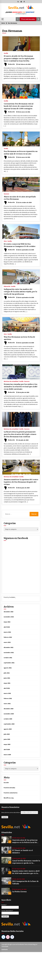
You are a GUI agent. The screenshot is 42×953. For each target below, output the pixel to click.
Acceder (6, 782)
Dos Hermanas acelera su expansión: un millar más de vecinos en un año (21, 152)
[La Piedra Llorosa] (6, 891)
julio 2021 (7, 673)
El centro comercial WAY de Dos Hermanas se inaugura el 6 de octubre (19, 245)
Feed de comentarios (10, 793)
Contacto (4, 949)
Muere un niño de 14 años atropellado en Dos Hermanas (20, 198)
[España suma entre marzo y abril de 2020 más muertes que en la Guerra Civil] (6, 870)
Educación (7, 286)
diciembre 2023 (8, 612)
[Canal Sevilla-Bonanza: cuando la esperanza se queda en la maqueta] (6, 860)
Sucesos (6, 194)
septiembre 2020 (9, 724)
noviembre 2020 (9, 714)
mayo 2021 (7, 683)
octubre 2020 (8, 719)
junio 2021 (7, 678)
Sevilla (6, 53)
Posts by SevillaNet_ (10, 597)
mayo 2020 (7, 744)
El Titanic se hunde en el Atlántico (22, 851)
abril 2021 (7, 688)
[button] (18, 19)
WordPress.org (8, 798)
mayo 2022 (7, 622)
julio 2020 (7, 734)
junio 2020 (7, 739)
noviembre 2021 (9, 652)
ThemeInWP (5, 946)
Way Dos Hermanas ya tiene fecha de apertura (19, 338)
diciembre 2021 (8, 647)
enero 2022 (7, 642)
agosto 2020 (8, 729)
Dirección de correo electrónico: (11, 812)
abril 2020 (7, 749)
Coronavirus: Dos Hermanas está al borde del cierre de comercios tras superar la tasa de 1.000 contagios (18, 106)
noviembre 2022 (9, 617)
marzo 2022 (7, 632)
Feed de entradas (9, 788)
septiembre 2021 (9, 663)
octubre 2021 (8, 657)
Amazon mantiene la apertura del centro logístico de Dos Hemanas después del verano (21, 482)
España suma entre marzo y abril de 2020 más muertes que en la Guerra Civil (26, 872)
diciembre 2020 (8, 709)
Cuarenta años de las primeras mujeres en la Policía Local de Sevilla (25, 841)
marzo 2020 (7, 754)
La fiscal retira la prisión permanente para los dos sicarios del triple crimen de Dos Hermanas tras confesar (20, 434)
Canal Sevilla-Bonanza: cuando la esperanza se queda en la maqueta (26, 862)
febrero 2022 (8, 637)
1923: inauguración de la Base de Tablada (25, 882)
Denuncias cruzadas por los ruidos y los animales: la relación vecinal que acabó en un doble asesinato (20, 386)
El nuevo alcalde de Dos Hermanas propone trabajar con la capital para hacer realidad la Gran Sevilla (19, 58)
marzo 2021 (7, 693)
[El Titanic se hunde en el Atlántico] (6, 850)
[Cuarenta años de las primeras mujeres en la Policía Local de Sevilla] (6, 839)
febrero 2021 (8, 698)
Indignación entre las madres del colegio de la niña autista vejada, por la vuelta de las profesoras (20, 291)
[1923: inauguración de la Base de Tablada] (6, 881)
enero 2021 (7, 703)
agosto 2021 (8, 668)
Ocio (5, 241)
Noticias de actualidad (11, 381)
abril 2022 (7, 627)
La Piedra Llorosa (19, 892)
